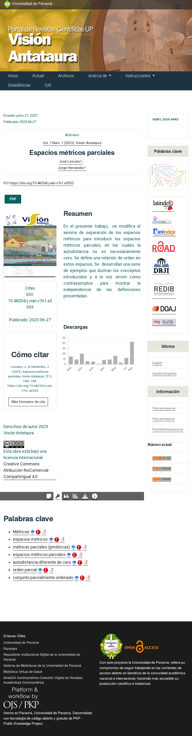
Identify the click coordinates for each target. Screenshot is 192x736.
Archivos (66, 75)
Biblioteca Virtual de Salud (23, 671)
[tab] (48, 496)
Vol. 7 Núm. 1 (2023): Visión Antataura (72, 143)
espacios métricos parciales (39, 554)
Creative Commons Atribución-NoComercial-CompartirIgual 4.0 (27, 470)
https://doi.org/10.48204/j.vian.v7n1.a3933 (42, 183)
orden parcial (25, 569)
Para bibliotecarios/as (167, 429)
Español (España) (164, 373)
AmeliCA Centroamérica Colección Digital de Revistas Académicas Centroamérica (43, 680)
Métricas (21, 531)
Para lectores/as (163, 408)
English (157, 363)
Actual (38, 75)
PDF (13, 199)
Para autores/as (163, 419)
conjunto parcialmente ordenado (43, 577)
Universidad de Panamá (21, 642)
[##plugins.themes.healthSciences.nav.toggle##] (178, 6)
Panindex (10, 648)
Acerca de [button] (98, 75)
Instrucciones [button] (138, 75)
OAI (48, 85)
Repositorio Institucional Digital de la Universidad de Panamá (42, 656)
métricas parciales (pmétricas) (41, 546)
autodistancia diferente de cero (42, 562)
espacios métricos (30, 539)
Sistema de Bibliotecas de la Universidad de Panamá (42, 665)
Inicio (13, 75)
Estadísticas (19, 85)
